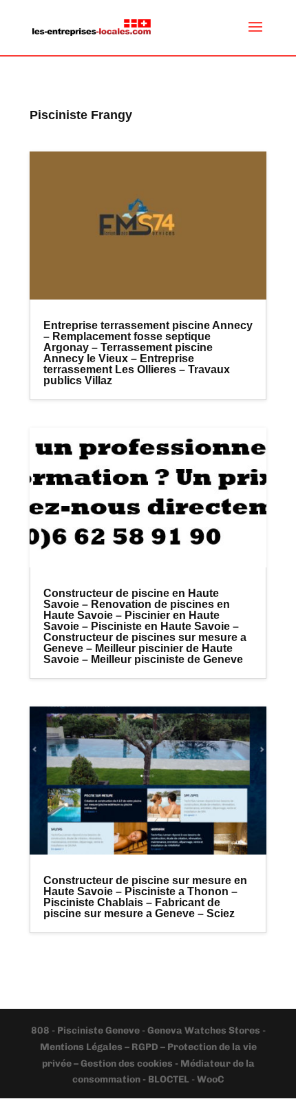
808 (41, 1030)
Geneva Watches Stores (203, 1030)
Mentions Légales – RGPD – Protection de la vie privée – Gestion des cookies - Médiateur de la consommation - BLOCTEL (148, 1063)
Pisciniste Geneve (99, 1030)
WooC (210, 1079)
